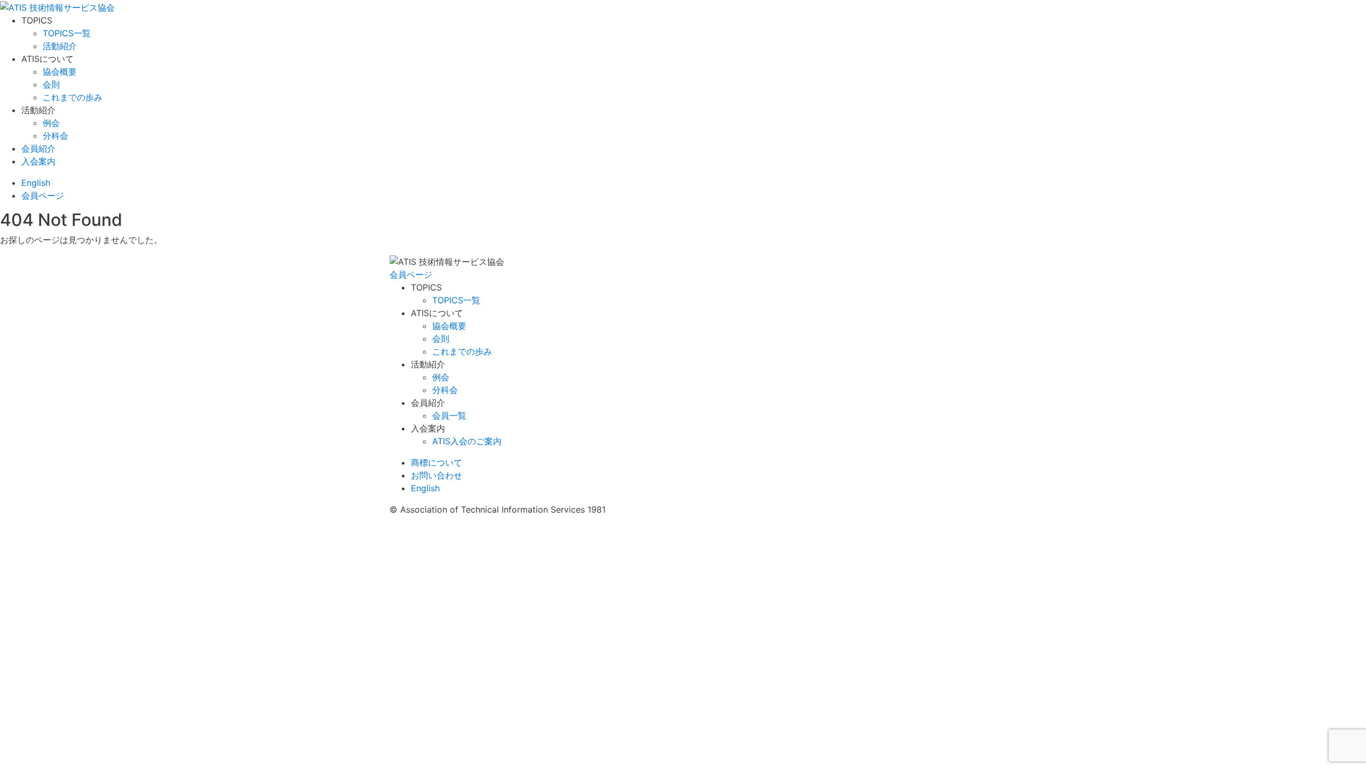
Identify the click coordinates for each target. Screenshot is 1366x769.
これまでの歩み (72, 97)
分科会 (55, 135)
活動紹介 (60, 46)
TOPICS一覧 (67, 33)
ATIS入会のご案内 (467, 441)
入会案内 (38, 161)
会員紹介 (38, 148)
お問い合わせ (436, 475)
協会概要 (60, 71)
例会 (51, 122)
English (35, 182)
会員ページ (411, 274)
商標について (436, 462)
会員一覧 (449, 415)
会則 (51, 84)
